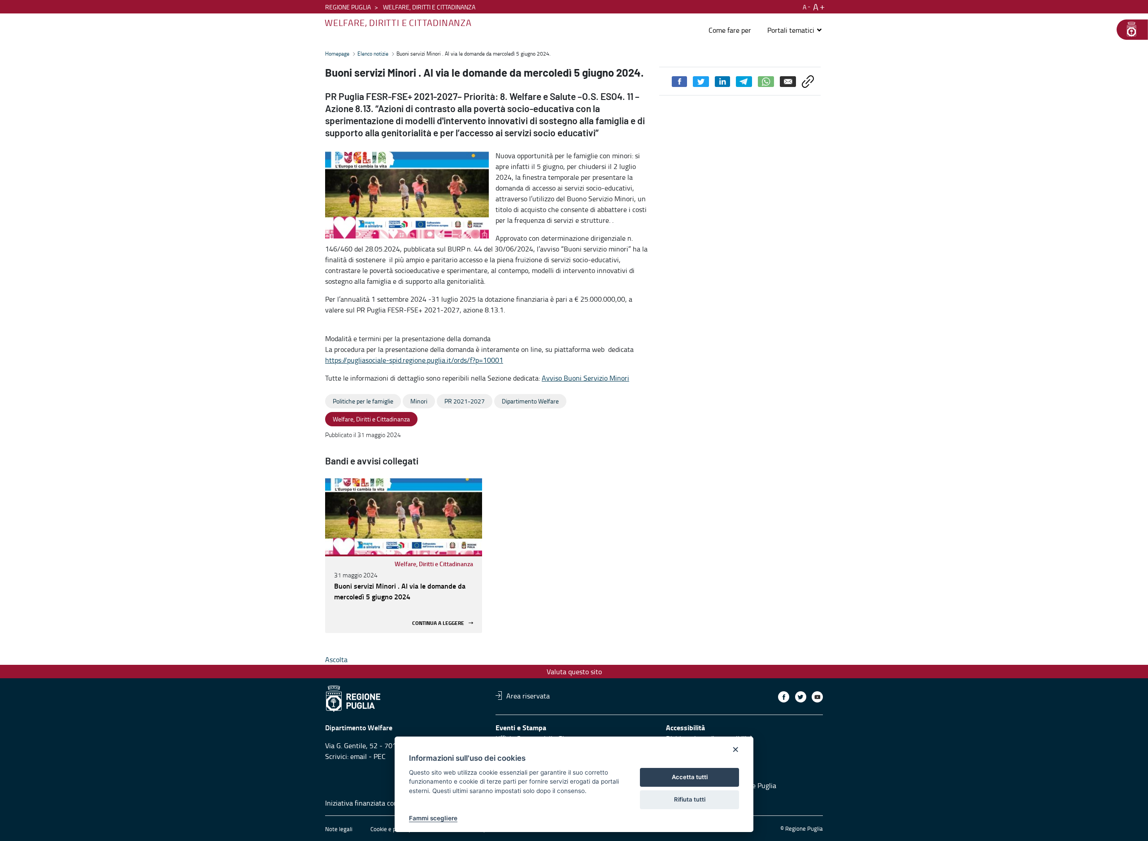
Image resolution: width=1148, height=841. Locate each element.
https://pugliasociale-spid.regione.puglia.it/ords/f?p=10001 (414, 360)
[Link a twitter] (800, 696)
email (358, 756)
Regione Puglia (348, 7)
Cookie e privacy (390, 829)
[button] (794, 30)
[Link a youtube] (817, 696)
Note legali (338, 829)
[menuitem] (730, 30)
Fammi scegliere (433, 818)
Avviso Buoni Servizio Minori (585, 378)
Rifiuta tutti (689, 799)
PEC (380, 756)
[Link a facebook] (783, 696)
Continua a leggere (438, 623)
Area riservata (528, 695)
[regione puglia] (1128, 29)
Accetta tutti (690, 776)
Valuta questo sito (574, 671)
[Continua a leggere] (403, 516)
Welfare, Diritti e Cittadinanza (434, 563)
